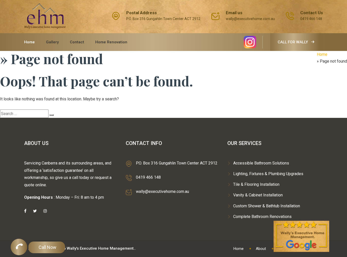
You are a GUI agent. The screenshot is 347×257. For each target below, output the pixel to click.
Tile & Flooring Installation (256, 184)
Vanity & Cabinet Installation (258, 195)
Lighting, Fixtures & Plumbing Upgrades (268, 173)
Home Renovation (111, 42)
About (261, 248)
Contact (77, 42)
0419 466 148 (311, 19)
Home (29, 42)
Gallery (52, 42)
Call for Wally (293, 42)
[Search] (52, 115)
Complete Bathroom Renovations (262, 216)
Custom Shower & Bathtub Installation (266, 206)
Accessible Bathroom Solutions (261, 163)
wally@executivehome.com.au (250, 19)
